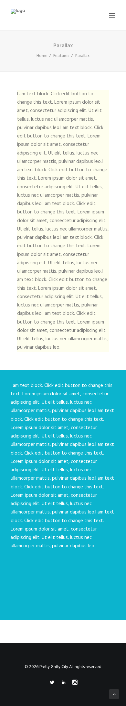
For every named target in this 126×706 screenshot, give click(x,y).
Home (42, 55)
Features (61, 55)
